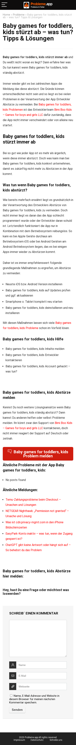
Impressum (19, 740)
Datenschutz (37, 740)
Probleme (19, 14)
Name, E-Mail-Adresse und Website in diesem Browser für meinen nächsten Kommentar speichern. (34, 699)
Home (6, 14)
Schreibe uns (56, 740)
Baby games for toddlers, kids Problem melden (41, 454)
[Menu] (4, 5)
